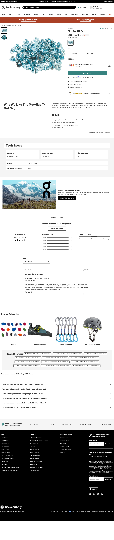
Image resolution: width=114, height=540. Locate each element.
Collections (33, 464)
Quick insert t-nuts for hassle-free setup (29, 358)
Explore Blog (34, 443)
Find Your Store (108, 1)
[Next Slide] (96, 1)
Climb (3, 25)
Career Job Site (34, 449)
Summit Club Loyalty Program (39, 440)
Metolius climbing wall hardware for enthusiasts (85, 358)
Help (2, 435)
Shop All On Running (67, 198)
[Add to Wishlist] (110, 73)
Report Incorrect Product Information (99, 132)
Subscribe (108, 444)
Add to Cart (87, 73)
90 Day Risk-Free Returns (76, 84)
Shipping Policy (5, 452)
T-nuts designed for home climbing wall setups (57, 365)
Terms (99, 472)
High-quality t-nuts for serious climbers (28, 361)
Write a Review (57, 228)
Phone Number (94, 476)
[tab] (14, 145)
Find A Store (4, 440)
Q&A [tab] (61, 217)
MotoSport (63, 443)
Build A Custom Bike (7, 455)
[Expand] (109, 93)
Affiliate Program (35, 455)
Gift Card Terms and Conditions (10, 467)
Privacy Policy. (105, 472)
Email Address (93, 440)
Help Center (4, 437)
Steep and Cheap (65, 440)
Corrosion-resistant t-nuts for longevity (56, 358)
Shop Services (34, 452)
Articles (32, 446)
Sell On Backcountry (36, 461)
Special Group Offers (36, 467)
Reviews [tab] (53, 217)
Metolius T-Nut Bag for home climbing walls (38, 354)
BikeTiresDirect (64, 446)
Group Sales (4, 461)
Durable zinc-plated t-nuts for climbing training (68, 354)
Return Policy (5, 446)
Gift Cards (4, 464)
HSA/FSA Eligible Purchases (9, 470)
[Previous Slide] (18, 1)
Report (87, 294)
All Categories (34, 470)
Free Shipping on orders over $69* (79, 81)
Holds (19, 25)
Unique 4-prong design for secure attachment (87, 365)
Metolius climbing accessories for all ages (28, 365)
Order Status (5, 443)
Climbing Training (11, 25)
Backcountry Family (66, 435)
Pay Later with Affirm (7, 458)
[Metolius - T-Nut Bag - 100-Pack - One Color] (4, 30)
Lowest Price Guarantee (76, 87)
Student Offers (34, 458)
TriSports (62, 452)
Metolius (70, 28)
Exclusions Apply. (93, 462)
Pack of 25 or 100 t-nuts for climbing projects (86, 361)
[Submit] (24, 7)
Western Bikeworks (65, 449)
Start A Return (5, 449)
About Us (33, 435)
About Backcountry (35, 437)
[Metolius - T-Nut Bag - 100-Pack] (4, 37)
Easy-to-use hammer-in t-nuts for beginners (56, 361)
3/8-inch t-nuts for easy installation (96, 354)
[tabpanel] (57, 160)
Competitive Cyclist (65, 437)
